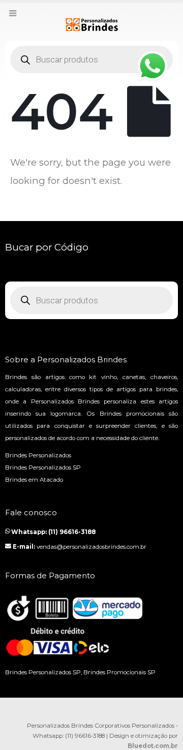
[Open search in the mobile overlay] (91, 59)
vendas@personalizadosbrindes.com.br (91, 546)
